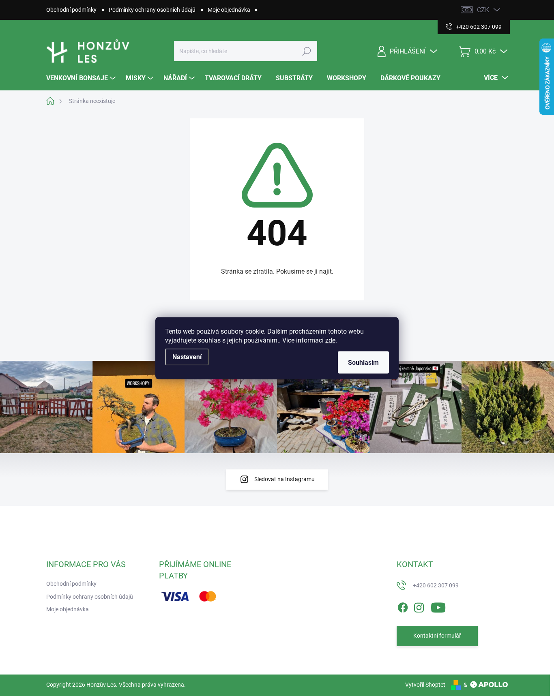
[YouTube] (438, 606)
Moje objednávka (229, 9)
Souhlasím (363, 362)
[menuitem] (82, 78)
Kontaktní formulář (437, 635)
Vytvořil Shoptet (425, 684)
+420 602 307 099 (436, 585)
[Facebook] (403, 606)
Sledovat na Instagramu (284, 479)
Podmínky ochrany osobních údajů (152, 9)
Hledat (306, 51)
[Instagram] (419, 606)
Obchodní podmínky (71, 9)
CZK (483, 10)
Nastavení (187, 356)
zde (330, 340)
